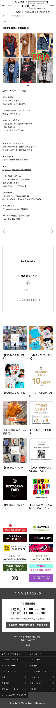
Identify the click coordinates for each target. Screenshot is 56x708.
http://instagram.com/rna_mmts (15, 159)
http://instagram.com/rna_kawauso (16, 169)
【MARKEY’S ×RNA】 (40, 356)
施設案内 (33, 665)
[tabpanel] (28, 57)
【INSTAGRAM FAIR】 (14, 356)
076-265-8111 (30, 639)
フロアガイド (35, 653)
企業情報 (5, 683)
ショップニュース (9, 671)
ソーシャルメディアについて (14, 694)
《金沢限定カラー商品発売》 (14, 431)
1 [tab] (28, 85)
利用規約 (33, 688)
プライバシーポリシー (11, 688)
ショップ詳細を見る (26, 299)
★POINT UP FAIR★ (40, 431)
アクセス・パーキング (11, 665)
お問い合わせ (35, 683)
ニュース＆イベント (38, 671)
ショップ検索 (35, 659)
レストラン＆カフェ (10, 659)
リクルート (34, 677)
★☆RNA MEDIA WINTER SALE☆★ (41, 506)
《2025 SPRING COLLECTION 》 (40, 469)
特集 (3, 677)
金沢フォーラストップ (11, 653)
